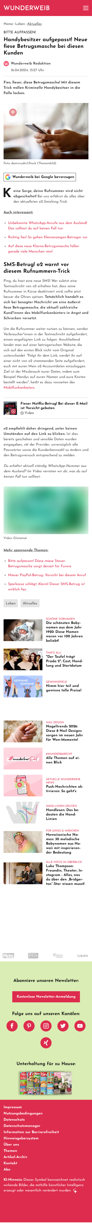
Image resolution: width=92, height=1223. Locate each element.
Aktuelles (34, 24)
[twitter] (63, 1027)
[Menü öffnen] (85, 8)
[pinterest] (29, 1027)
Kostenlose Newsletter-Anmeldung (46, 997)
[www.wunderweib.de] (27, 8)
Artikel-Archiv (15, 1157)
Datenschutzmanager (22, 1126)
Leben (20, 24)
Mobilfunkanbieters (19, 388)
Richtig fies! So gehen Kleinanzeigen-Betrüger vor (48, 237)
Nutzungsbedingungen (23, 1113)
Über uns (11, 1144)
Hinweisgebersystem (21, 1138)
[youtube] (80, 1027)
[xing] (46, 1044)
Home (8, 24)
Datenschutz (14, 1120)
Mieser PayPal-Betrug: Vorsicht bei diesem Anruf (47, 575)
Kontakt (10, 1163)
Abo (7, 1169)
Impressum (13, 1107)
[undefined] (25, 959)
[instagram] (46, 1027)
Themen (10, 1151)
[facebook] (12, 1027)
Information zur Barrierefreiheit (31, 1132)
